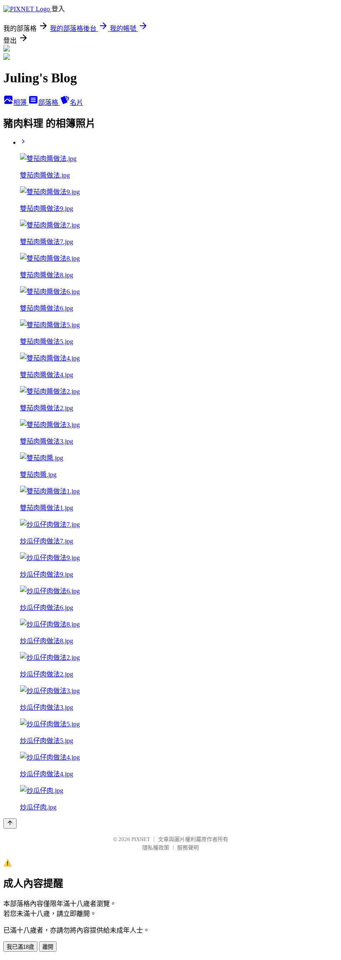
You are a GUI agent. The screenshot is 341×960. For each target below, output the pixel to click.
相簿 (20, 102)
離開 (47, 947)
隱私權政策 (155, 847)
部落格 (49, 102)
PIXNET (140, 839)
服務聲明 (188, 847)
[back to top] (10, 823)
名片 (76, 102)
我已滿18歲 (20, 947)
